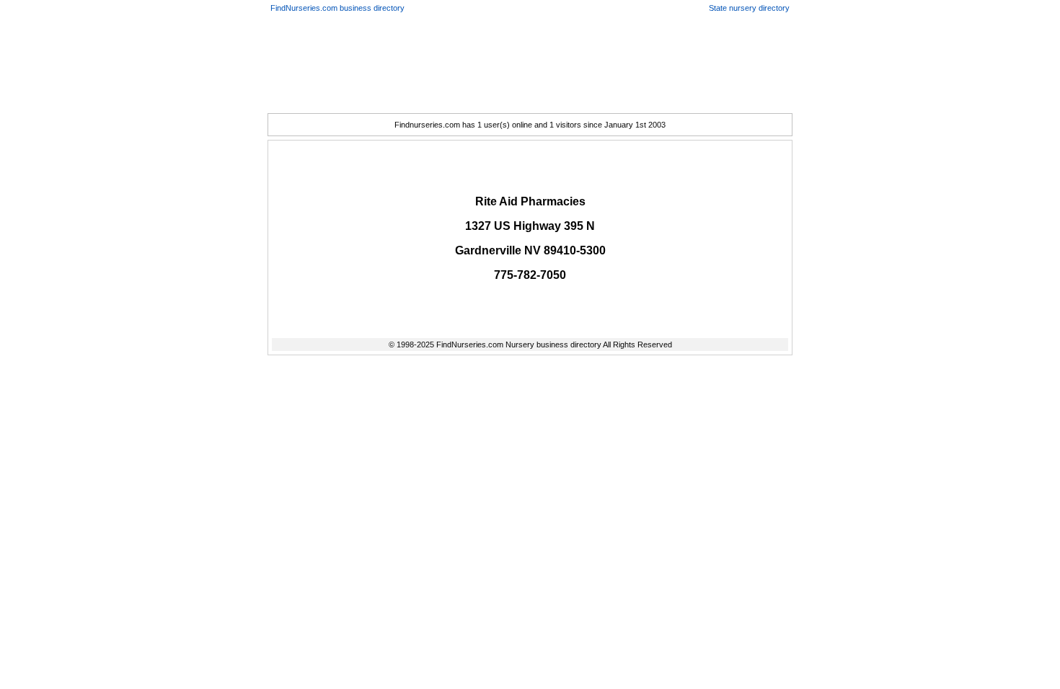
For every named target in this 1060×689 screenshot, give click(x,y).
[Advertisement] (530, 55)
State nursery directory (749, 8)
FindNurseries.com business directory (337, 8)
